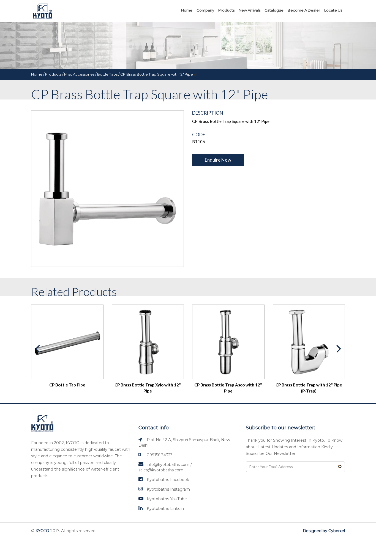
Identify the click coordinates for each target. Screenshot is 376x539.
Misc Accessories (79, 74)
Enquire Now (218, 160)
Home (186, 10)
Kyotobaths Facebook (168, 479)
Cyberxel (336, 530)
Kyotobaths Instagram (168, 489)
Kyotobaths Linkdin (165, 508)
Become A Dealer (304, 10)
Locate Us (333, 10)
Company (205, 10)
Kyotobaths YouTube (167, 498)
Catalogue (274, 10)
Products (226, 10)
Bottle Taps (107, 74)
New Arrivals (249, 10)
